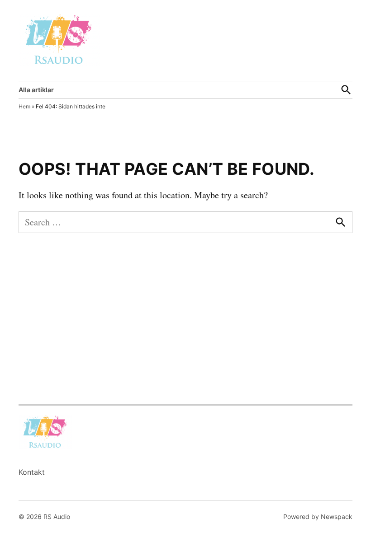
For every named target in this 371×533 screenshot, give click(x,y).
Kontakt (32, 472)
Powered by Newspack (317, 516)
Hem (24, 106)
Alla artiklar (36, 90)
